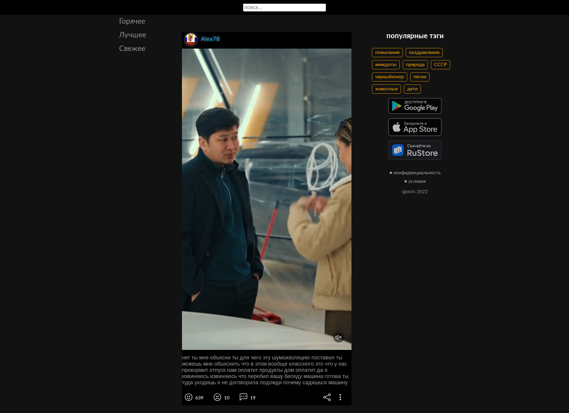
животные (386, 89)
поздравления (424, 52)
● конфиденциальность (415, 172)
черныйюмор (389, 76)
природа (415, 64)
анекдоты (386, 64)
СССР (440, 64)
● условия (415, 181)
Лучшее (132, 35)
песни (419, 76)
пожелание (387, 52)
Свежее (132, 48)
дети (412, 89)
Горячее (132, 21)
